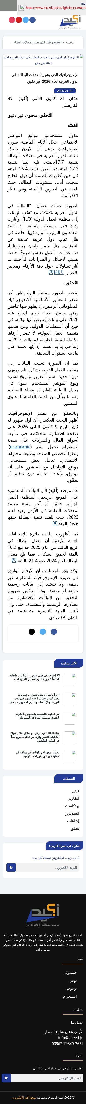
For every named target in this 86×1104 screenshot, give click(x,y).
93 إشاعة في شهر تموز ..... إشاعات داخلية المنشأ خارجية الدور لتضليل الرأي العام (35, 677)
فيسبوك (71, 972)
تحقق (75, 828)
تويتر (74, 980)
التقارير (73, 798)
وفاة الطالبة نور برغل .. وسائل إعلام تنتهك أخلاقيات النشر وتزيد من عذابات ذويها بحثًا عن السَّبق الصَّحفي (35, 736)
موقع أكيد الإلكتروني (23, 1097)
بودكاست (72, 805)
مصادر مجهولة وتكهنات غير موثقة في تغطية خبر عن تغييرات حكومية (37, 754)
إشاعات (73, 820)
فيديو (75, 790)
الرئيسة (70, 42)
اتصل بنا (77, 1022)
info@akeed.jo (70, 1037)
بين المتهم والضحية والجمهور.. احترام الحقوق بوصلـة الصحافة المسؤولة (38, 715)
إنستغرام (70, 996)
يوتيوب (72, 988)
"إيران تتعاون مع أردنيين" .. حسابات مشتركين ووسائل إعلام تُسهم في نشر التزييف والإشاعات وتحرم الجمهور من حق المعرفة (35, 698)
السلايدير (72, 813)
